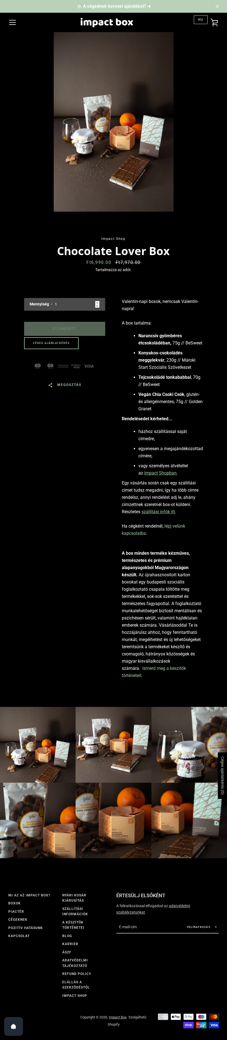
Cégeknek (17, 920)
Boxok (14, 903)
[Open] (13, 1026)
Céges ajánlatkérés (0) (222, 775)
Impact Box (118, 1017)
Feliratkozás (199, 927)
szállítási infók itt (158, 511)
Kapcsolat (19, 936)
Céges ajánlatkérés (51, 343)
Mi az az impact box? (29, 895)
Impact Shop (74, 996)
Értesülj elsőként (140, 895)
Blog (67, 936)
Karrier (70, 944)
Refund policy (76, 974)
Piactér (16, 912)
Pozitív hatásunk (25, 928)
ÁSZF (66, 952)
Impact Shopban (160, 473)
